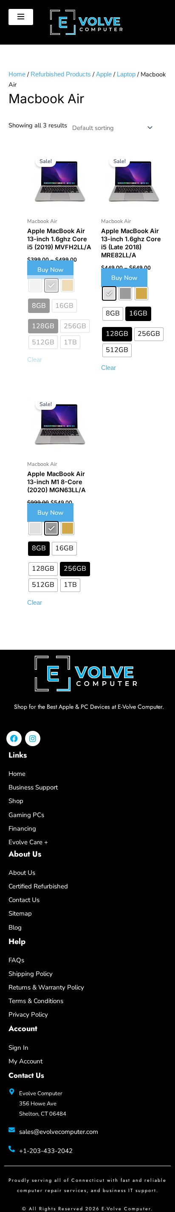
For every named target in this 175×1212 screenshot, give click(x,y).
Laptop (126, 74)
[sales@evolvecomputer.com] (11, 1130)
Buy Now (50, 269)
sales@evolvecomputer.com (58, 1131)
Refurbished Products (61, 74)
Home (16, 74)
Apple (104, 74)
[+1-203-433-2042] (11, 1149)
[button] (20, 17)
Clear (108, 367)
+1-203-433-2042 (46, 1151)
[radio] (109, 293)
